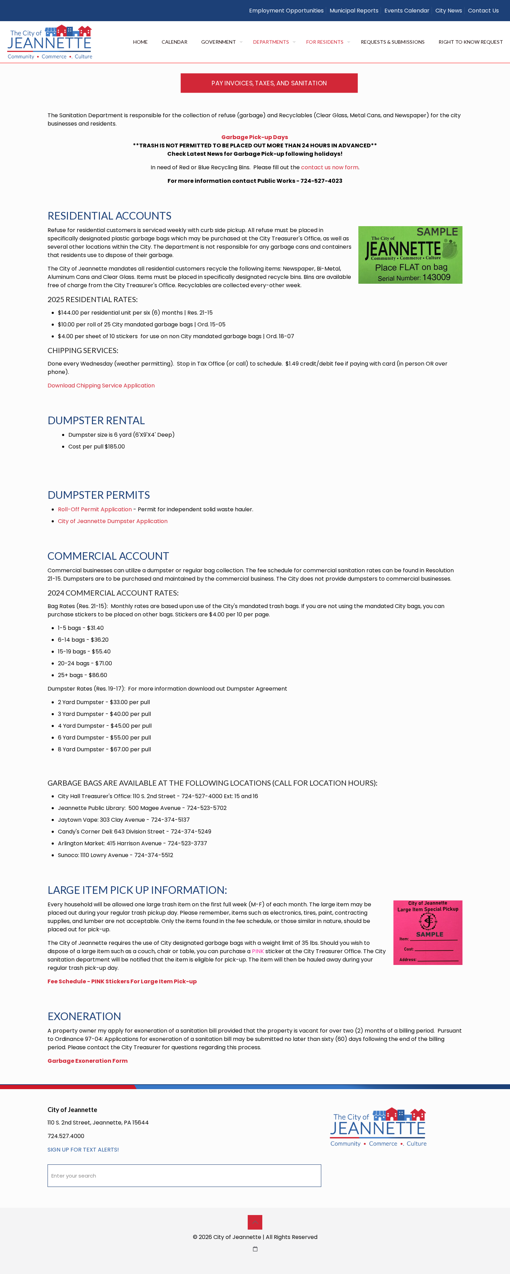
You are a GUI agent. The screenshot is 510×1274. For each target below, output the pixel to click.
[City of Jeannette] (50, 42)
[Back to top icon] (255, 1222)
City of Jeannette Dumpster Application (113, 521)
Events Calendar (407, 11)
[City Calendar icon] (255, 1248)
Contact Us (483, 11)
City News (448, 11)
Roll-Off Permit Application (95, 509)
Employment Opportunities (286, 11)
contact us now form (329, 167)
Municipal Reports (354, 11)
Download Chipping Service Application (101, 386)
